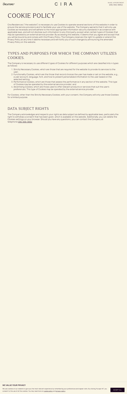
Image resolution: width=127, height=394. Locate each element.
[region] (63, 388)
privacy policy (60, 391)
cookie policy (48, 391)
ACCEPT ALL (117, 390)
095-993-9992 (25, 121)
